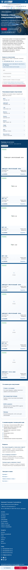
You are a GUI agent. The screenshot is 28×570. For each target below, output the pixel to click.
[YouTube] (1, 559)
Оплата (3, 539)
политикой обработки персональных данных (16, 83)
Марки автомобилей (6, 534)
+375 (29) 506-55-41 (21, 6)
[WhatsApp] (5, 557)
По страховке (4, 521)
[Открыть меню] (25, 1)
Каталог (3, 532)
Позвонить (8, 567)
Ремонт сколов (4, 523)
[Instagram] (3, 559)
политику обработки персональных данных (15, 82)
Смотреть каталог (13, 29)
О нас (2, 535)
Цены (2, 541)
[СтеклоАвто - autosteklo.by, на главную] (7, 1)
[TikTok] (6, 559)
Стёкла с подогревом (6, 526)
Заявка (4, 29)
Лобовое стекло (5, 514)
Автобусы (4, 476)
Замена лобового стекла (8, 478)
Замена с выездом (5, 525)
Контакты (4, 481)
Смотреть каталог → (19, 61)
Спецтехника (4, 519)
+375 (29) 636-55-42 (8, 6)
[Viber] (1, 557)
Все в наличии (4, 145)
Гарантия (3, 537)
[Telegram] (3, 557)
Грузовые (4, 474)
